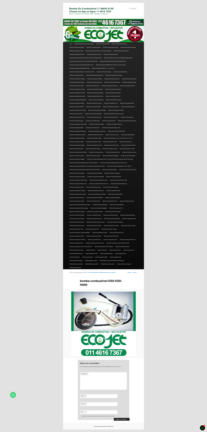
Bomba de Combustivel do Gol (113, 96)
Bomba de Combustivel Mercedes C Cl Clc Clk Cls (119, 166)
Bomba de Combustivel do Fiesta (95, 96)
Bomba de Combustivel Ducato (96, 99)
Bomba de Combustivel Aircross (119, 44)
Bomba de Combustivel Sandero (77, 211)
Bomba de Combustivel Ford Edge (78, 110)
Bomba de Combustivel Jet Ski (93, 141)
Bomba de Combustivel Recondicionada (79, 208)
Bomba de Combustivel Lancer (110, 148)
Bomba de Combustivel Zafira (77, 250)
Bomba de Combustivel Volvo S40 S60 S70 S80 (117, 243)
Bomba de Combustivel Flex (128, 106)
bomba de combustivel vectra (110, 239)
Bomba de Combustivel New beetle (95, 176)
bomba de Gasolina (90, 250)
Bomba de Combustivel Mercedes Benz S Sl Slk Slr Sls (114, 162)
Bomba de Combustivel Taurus (94, 225)
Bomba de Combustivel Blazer (111, 54)
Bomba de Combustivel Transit (77, 236)
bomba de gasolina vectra (91, 260)
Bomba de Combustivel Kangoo (77, 145)
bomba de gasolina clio (128, 250)
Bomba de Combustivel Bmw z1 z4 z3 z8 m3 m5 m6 (82, 72)
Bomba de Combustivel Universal (77, 239)
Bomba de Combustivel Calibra (95, 79)
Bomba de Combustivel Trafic (117, 232)
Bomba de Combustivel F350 (127, 103)
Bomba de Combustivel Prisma (110, 201)
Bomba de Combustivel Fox (76, 113)
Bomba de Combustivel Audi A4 (77, 54)
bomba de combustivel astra (76, 51)
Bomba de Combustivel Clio (92, 85)
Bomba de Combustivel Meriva (110, 169)
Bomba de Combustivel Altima (94, 47)
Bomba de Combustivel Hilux (92, 127)
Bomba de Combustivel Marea (128, 155)
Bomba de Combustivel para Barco (78, 194)
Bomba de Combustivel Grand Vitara (78, 124)
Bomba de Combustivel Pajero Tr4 (96, 190)
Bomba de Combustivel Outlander (77, 190)
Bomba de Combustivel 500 (102, 44)
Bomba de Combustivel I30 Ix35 (95, 134)
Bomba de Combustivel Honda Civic (97, 131)
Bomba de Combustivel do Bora (113, 92)
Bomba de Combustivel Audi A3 (121, 51)
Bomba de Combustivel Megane (77, 159)
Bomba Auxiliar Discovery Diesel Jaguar (84, 44)
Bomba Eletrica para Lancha (107, 264)
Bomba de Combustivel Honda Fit (77, 134)
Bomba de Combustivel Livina (129, 152)
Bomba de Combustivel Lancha (127, 148)
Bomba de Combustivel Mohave (77, 173)
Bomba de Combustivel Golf (108, 120)
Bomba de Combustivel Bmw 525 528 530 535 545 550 (113, 61)
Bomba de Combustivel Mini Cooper (127, 169)
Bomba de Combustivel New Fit (113, 176)
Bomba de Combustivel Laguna (93, 148)
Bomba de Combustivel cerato (77, 85)
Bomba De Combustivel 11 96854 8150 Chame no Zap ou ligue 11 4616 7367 (91, 10)
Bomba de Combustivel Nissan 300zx (98, 180)
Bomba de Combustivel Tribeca (94, 236)
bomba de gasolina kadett (101, 257)
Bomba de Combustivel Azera (94, 54)
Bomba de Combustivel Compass (110, 85)
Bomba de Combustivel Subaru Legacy (96, 222)
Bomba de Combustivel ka (126, 141)
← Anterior (128, 272)
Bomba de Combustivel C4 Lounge (114, 75)
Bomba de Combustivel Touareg (108, 229)
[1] (202, 428)
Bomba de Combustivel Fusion (94, 117)
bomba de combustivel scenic (94, 215)
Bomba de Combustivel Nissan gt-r (119, 183)
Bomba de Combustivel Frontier (77, 117)
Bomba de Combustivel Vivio (76, 243)
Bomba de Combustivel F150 (111, 103)
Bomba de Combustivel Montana (112, 173)
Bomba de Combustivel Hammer (114, 124)
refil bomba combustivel (75, 267)
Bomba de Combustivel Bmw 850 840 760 (79, 68)
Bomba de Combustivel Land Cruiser (78, 152)
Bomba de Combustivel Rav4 (116, 204)
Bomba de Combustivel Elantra (77, 103)
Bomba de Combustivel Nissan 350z (118, 180)
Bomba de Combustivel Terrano (111, 225)
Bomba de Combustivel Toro (92, 229)
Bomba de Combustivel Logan (77, 155)
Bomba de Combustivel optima (93, 187)
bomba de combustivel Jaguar (77, 141)
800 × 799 (87, 272)
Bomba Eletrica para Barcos (76, 264)
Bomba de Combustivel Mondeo (94, 173)
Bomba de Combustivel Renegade (99, 208)
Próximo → (135, 272)
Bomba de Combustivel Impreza (77, 138)
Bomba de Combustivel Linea (113, 152)
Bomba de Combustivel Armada (128, 47)
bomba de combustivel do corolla (77, 96)
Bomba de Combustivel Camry (129, 79)
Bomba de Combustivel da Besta (113, 89)
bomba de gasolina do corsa (76, 253)
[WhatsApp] (13, 394)
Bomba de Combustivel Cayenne (112, 82)
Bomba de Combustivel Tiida (76, 229)
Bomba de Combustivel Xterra (122, 246)
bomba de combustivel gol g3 (76, 120)
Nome (83, 395)
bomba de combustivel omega (77, 187)
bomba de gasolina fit (75, 257)
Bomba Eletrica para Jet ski (91, 264)
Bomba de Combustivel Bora (120, 72)
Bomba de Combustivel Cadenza (77, 79)
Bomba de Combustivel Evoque (94, 103)
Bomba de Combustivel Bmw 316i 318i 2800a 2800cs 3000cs (118, 58)
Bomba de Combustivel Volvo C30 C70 (95, 243)
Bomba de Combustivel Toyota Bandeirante (80, 232)
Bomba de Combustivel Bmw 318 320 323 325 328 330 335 (83, 61)
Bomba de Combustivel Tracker (100, 232)
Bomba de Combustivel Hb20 (76, 127)
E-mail (83, 403)
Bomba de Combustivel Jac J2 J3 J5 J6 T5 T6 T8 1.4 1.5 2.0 (118, 138)
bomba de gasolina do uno (91, 253)
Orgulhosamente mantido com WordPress (103, 426)
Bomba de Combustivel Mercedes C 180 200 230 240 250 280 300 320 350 (87, 166)
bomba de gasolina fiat (120, 253)
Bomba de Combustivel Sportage (112, 218)
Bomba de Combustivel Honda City (78, 131)
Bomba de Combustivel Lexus (96, 152)
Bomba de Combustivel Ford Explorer (97, 110)
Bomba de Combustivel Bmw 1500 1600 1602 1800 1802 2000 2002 (85, 58)
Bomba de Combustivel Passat (77, 197)
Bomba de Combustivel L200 (76, 148)
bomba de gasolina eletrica (106, 253)
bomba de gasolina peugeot (76, 260)
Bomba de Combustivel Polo (93, 201)
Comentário (84, 373)
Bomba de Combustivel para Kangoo (97, 194)
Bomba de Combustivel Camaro (112, 79)
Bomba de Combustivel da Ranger (95, 92)
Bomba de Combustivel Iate (112, 134)
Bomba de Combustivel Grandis (96, 124)
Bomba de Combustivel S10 (115, 208)
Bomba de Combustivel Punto (127, 201)
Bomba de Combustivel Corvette (77, 89)
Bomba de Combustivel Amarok (110, 47)
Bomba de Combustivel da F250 (77, 92)
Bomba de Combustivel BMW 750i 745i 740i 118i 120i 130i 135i (111, 65)
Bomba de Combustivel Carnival (94, 82)
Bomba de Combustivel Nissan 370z (78, 183)
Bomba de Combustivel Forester (115, 110)
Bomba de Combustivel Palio (113, 190)
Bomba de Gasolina (102, 250)
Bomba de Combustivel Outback (110, 187)
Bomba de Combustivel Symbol (77, 225)
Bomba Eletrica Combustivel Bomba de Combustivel (103, 272)
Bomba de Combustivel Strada (77, 222)
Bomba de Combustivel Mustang (77, 176)
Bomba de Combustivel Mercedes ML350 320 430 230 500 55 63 (85, 169)
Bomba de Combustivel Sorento (94, 218)
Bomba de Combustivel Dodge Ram (78, 99)
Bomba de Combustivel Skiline (127, 215)
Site (82, 411)
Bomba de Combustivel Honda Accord (111, 127)
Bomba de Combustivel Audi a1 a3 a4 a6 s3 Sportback (98, 51)
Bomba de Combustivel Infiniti (94, 138)
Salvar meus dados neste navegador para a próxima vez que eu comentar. (98, 416)
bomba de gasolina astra (115, 250)
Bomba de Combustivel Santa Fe (95, 211)
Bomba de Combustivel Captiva (77, 82)
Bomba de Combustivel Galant (111, 117)
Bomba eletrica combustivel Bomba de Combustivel (112, 260)
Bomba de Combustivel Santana (112, 211)
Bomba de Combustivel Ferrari (93, 106)
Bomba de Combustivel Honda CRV (116, 131)
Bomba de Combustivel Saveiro (77, 215)
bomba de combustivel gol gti (93, 120)
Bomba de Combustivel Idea (127, 134)
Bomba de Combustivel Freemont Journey (114, 113)
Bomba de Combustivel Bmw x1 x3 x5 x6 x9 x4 (103, 68)
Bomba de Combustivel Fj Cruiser (111, 106)
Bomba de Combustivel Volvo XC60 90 (104, 246)
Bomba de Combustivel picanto (77, 201)
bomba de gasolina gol (87, 257)
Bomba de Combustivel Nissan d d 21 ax (98, 183)
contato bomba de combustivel (124, 264)
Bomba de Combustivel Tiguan (128, 225)
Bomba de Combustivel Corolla (127, 85)
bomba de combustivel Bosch (77, 75)
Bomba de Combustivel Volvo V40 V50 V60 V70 (81, 246)
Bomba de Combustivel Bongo (104, 72)
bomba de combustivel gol (127, 117)
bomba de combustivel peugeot (112, 197)
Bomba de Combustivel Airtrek (77, 47)
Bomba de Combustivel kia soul (94, 145)
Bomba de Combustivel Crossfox (95, 89)
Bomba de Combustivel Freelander (93, 113)
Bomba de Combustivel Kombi (111, 145)
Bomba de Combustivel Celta (129, 82)
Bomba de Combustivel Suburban (115, 222)
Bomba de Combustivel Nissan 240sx (78, 180)
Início (71, 44)
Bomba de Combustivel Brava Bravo (94, 75)
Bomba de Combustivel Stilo (129, 218)
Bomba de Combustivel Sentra (111, 215)
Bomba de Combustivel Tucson (111, 236)
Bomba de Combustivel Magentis (110, 155)
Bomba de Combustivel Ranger (100, 204)
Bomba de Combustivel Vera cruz (128, 239)
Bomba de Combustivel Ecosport (113, 99)
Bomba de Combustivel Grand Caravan (127, 120)
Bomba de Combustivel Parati (115, 194)
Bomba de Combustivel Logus (93, 155)
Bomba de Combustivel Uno (94, 239)
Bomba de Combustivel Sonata (77, 218)
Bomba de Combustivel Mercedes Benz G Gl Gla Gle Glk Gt (84, 162)
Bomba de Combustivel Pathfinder (95, 197)
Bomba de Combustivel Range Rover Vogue (80, 204)
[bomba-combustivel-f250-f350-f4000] (103, 323)
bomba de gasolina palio (115, 257)
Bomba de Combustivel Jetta (110, 141)
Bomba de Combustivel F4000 (77, 106)
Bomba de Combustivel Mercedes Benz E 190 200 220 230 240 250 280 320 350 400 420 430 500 (110, 159)
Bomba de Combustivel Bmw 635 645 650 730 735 (81, 65)
